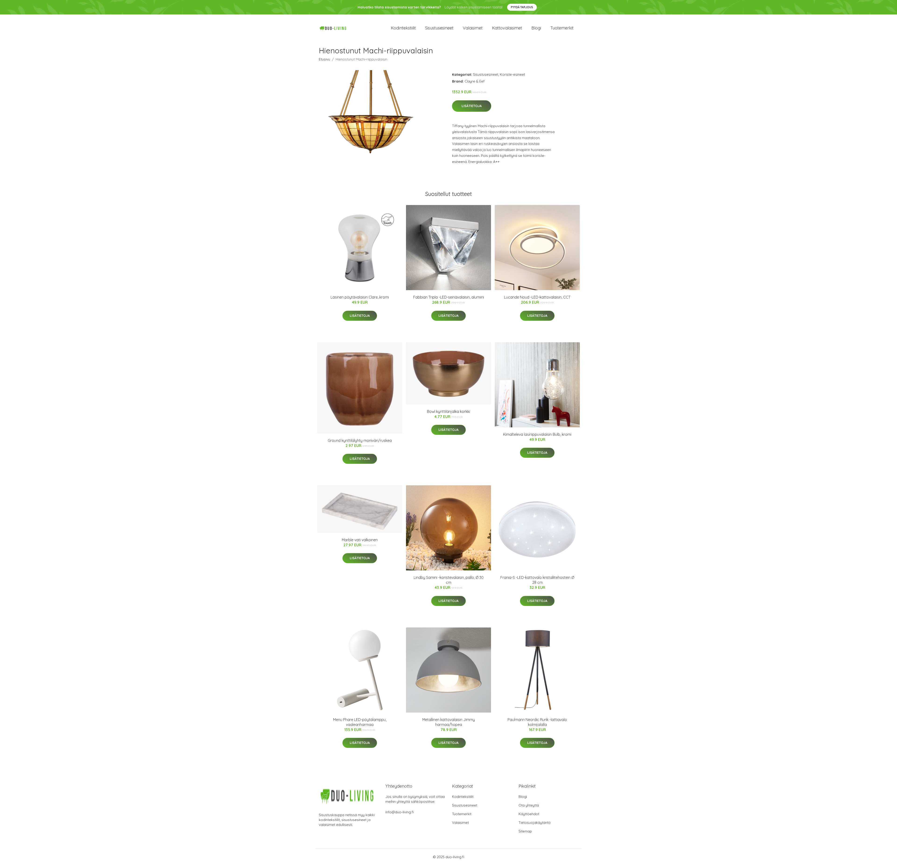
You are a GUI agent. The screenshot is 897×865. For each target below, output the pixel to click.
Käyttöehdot (529, 814)
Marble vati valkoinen (360, 539)
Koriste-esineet (512, 74)
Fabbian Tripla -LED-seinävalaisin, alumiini (448, 297)
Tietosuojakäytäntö (535, 822)
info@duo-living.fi (399, 812)
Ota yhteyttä (529, 805)
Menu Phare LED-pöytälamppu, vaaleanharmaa (359, 722)
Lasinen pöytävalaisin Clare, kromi (360, 297)
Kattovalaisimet (507, 28)
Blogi (536, 28)
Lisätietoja (472, 106)
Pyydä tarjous (522, 7)
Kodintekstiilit (403, 28)
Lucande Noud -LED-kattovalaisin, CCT (537, 297)
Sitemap (525, 831)
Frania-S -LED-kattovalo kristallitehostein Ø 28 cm (537, 580)
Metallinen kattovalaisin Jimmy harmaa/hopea (448, 722)
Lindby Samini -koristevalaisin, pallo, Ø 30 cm (449, 580)
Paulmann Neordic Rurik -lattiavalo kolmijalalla (537, 722)
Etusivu (324, 59)
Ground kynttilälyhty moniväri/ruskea (360, 440)
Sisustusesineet (439, 28)
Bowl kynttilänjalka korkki (448, 411)
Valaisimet (473, 28)
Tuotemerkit (561, 28)
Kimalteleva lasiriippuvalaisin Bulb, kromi (537, 434)
